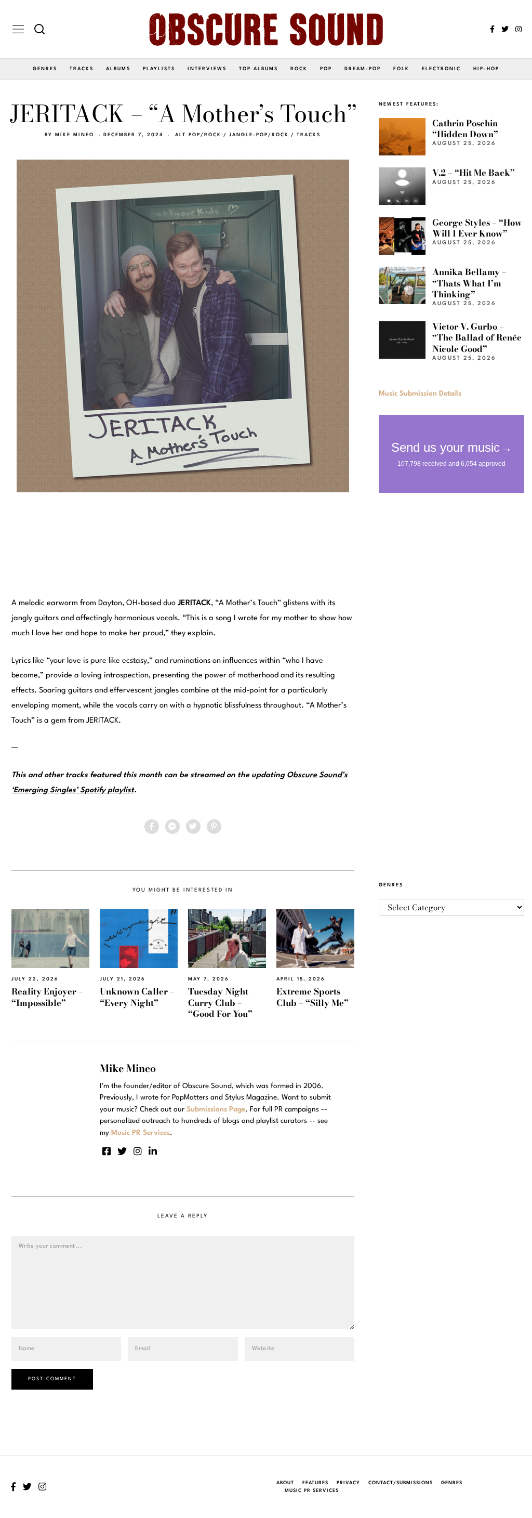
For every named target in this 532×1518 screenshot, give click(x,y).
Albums (118, 69)
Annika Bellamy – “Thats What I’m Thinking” (469, 283)
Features (315, 1483)
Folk (401, 69)
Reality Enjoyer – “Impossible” (47, 997)
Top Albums (258, 69)
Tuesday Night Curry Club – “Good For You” (220, 1002)
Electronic (441, 69)
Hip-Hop (486, 69)
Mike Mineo (74, 135)
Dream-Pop (362, 69)
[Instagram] (518, 29)
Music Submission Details (420, 393)
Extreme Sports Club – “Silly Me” (312, 997)
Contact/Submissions (400, 1483)
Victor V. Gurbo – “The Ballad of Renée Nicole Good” (477, 338)
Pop (326, 69)
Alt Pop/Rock (198, 135)
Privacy (348, 1483)
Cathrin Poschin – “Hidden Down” (468, 128)
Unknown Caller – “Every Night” (137, 997)
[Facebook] (492, 29)
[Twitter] (505, 29)
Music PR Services (312, 1490)
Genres (45, 69)
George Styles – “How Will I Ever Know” (477, 228)
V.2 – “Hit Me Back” (473, 172)
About (285, 1483)
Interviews (207, 69)
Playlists (159, 69)
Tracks (82, 69)
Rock (299, 69)
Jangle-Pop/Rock (259, 135)
